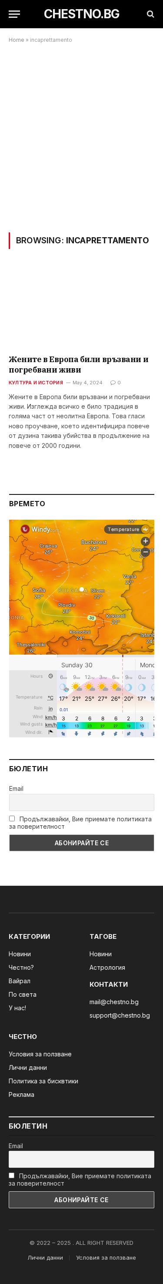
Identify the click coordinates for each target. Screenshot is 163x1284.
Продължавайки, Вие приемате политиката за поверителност (80, 822)
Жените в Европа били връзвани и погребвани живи (78, 364)
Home (16, 40)
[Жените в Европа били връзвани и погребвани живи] (81, 307)
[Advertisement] (81, 137)
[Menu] (14, 14)
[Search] (149, 14)
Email (16, 788)
